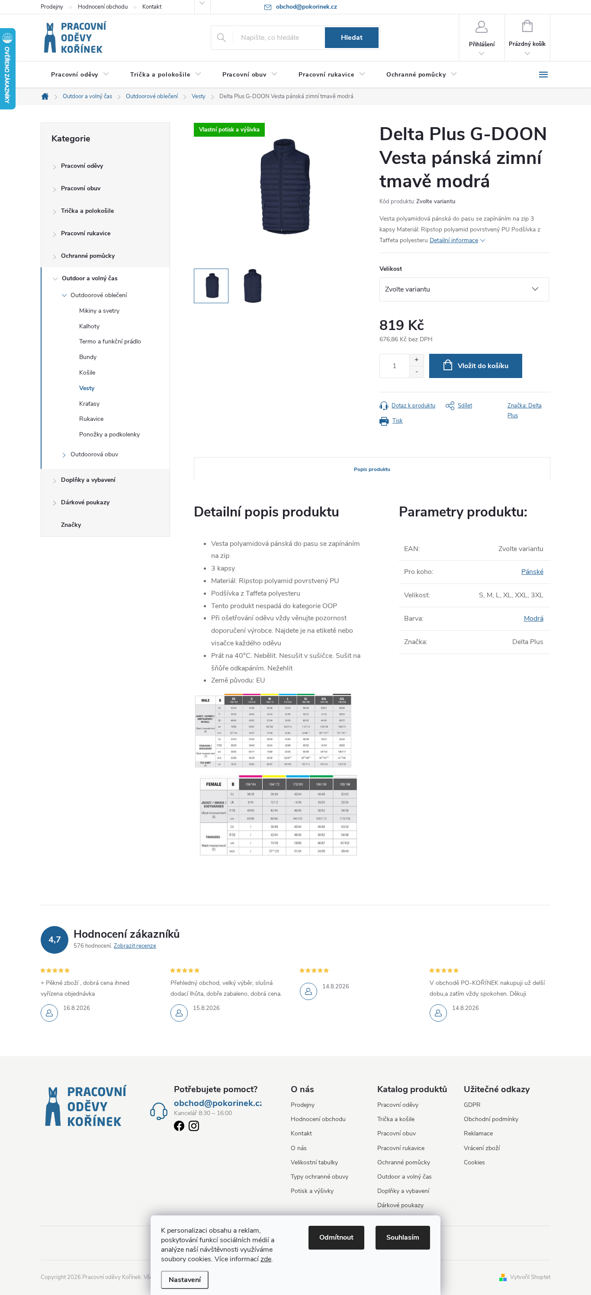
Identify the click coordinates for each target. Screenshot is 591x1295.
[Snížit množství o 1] (416, 372)
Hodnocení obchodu (103, 7)
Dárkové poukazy (85, 502)
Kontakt (151, 7)
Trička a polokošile (87, 211)
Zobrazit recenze (135, 946)
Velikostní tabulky (314, 1162)
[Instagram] (194, 1128)
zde (265, 1259)
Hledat (352, 37)
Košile (87, 373)
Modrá (533, 618)
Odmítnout (336, 1237)
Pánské (532, 572)
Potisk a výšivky (312, 1191)
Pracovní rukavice (85, 233)
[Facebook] (179, 1128)
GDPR (472, 1105)
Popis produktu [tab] (372, 469)
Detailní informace (454, 240)
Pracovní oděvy (82, 166)
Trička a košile (395, 1119)
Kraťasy (89, 404)
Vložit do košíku (483, 366)
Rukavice (91, 419)
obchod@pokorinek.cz (219, 1103)
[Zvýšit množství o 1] (416, 360)
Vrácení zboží (482, 1148)
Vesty (86, 388)
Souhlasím (402, 1237)
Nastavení (185, 1280)
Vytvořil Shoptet (530, 1277)
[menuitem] (80, 74)
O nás (299, 1148)
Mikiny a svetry (99, 311)
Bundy (87, 357)
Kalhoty (89, 326)
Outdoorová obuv (94, 454)
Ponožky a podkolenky (109, 434)
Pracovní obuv (80, 188)
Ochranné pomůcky (88, 256)
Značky (71, 525)
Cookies (474, 1162)
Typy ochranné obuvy (319, 1177)
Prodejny (52, 7)
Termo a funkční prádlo (110, 341)
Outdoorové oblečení (99, 295)
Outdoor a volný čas (90, 278)
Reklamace (478, 1133)
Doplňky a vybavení (88, 480)
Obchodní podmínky (491, 1119)
